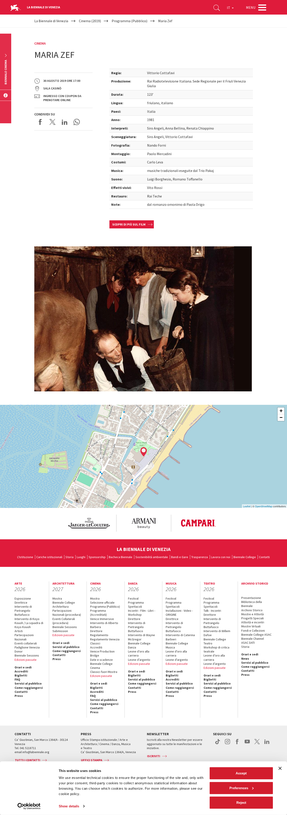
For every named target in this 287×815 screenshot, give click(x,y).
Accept (241, 773)
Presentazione (251, 598)
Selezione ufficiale (102, 602)
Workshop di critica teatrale (216, 649)
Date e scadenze (101, 660)
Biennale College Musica (177, 645)
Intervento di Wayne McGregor (141, 637)
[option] (88, 523)
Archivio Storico (252, 610)
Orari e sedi (23, 667)
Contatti (264, 557)
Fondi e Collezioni (253, 631)
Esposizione (23, 598)
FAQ (17, 679)
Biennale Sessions (27, 655)
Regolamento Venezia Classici (105, 641)
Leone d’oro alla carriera (138, 653)
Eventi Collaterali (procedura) (63, 621)
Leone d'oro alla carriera (176, 653)
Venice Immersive (102, 619)
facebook (237, 744)
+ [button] (281, 411)
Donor (19, 651)
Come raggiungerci (29, 688)
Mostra (57, 598)
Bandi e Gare (179, 557)
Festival (133, 598)
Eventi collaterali (26, 643)
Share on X (52, 122)
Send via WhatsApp (76, 122)
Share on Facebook (40, 122)
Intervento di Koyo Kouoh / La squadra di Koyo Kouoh (29, 623)
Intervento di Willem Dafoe (217, 633)
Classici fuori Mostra (103, 672)
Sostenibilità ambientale (151, 557)
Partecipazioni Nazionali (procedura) (66, 613)
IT (229, 7)
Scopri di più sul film (129, 224)
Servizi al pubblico (28, 683)
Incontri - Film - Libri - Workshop (141, 613)
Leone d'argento (177, 660)
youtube (247, 744)
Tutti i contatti (27, 760)
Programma (136, 602)
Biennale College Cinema (101, 666)
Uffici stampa (91, 760)
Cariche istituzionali (49, 557)
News (245, 659)
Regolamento (99, 635)
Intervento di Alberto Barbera (104, 625)
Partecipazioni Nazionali (24, 637)
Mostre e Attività (252, 614)
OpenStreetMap (263, 506)
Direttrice (21, 602)
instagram (227, 744)
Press (19, 696)
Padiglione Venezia (27, 647)
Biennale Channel (252, 639)
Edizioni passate (26, 660)
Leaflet (246, 506)
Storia (69, 557)
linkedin (267, 744)
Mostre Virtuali (251, 626)
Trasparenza (199, 557)
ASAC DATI (248, 643)
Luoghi (81, 557)
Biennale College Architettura (63, 604)
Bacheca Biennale (120, 557)
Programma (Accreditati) (98, 613)
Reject (241, 802)
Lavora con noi (220, 557)
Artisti (19, 631)
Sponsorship (97, 557)
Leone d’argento (139, 660)
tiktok (217, 744)
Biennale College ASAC (256, 635)
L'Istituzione (25, 557)
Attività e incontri (252, 622)
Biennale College (244, 557)
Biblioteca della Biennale (251, 604)
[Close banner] (280, 768)
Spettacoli (135, 607)
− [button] (281, 417)
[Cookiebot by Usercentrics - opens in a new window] (29, 806)
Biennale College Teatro (215, 641)
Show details (69, 806)
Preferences (238, 788)
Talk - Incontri (212, 611)
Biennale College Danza (139, 645)
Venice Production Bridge (102, 653)
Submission (60, 631)
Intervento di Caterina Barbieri (180, 637)
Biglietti (21, 675)
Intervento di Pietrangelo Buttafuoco (23, 611)
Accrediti (21, 671)
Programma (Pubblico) (105, 607)
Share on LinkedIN (64, 122)
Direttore (96, 631)
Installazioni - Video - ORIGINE (179, 613)
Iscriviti (153, 756)
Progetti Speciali (252, 618)
